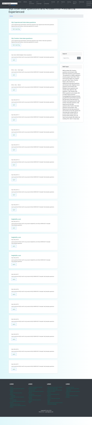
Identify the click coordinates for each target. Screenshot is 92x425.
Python (63, 2)
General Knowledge (52, 404)
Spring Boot (75, 2)
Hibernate (81, 2)
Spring (69, 2)
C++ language (13, 399)
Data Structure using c (15, 404)
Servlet (53, 2)
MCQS (25, 2)
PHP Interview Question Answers (55, 387)
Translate (13, 5)
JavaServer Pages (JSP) (52, 388)
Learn (14, 60)
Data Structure (31, 2)
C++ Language (38, 2)
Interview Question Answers (72, 388)
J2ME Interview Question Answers (55, 402)
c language (12, 395)
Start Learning (16, 29)
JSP (58, 2)
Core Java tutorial (70, 387)
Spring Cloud (32, 390)
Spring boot (31, 394)
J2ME (49, 401)
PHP (30, 402)
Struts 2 (49, 397)
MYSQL (30, 398)
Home (19, 2)
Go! (79, 58)
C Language (46, 2)
